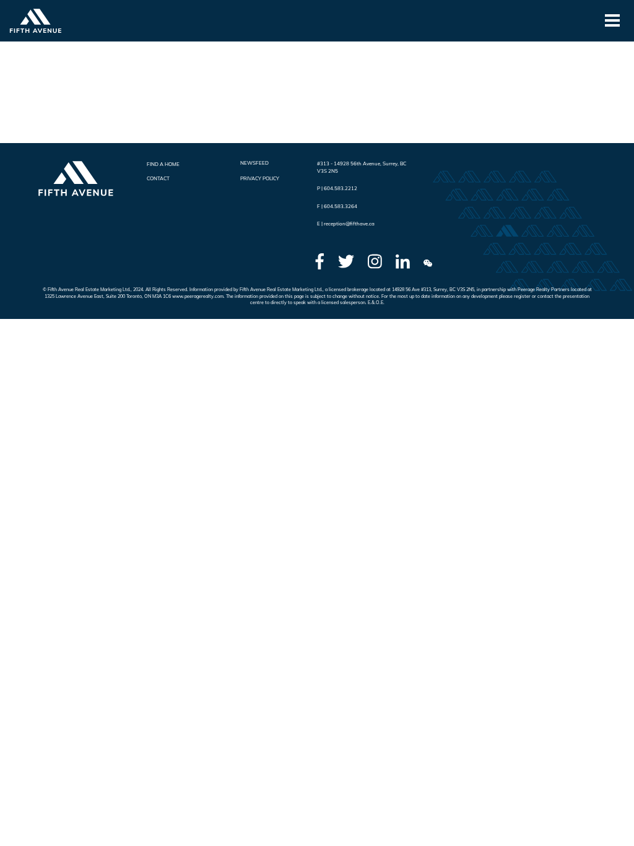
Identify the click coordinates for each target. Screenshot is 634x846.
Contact (158, 178)
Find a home (163, 164)
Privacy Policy (259, 178)
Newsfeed (254, 163)
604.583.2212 (340, 188)
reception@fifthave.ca (349, 223)
